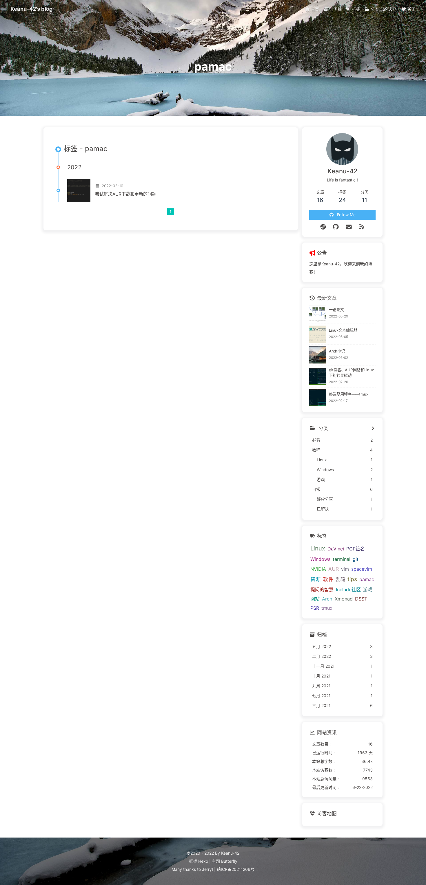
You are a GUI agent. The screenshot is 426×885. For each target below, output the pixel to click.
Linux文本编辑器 (343, 330)
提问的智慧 (322, 589)
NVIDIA (318, 569)
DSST (361, 599)
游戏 (367, 589)
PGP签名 (355, 549)
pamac (366, 579)
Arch (327, 599)
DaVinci (335, 549)
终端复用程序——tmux (348, 394)
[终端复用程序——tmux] (317, 397)
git (355, 559)
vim (345, 569)
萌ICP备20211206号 (235, 869)
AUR (333, 569)
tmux (326, 608)
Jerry (207, 869)
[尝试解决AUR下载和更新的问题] (78, 190)
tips (352, 579)
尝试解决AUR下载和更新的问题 (125, 194)
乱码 (340, 579)
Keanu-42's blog (31, 8)
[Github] (336, 226)
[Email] (348, 226)
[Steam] (323, 226)
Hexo (203, 861)
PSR (314, 608)
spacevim (361, 569)
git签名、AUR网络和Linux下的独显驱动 (351, 373)
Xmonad (344, 599)
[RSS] (361, 226)
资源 (315, 579)
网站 (315, 599)
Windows (320, 559)
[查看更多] (372, 429)
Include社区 (348, 589)
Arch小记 (337, 351)
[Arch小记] (317, 354)
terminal (341, 559)
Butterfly (229, 861)
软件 (328, 579)
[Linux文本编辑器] (317, 334)
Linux (317, 548)
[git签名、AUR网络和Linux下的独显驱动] (317, 376)
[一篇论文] (317, 313)
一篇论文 (336, 309)
